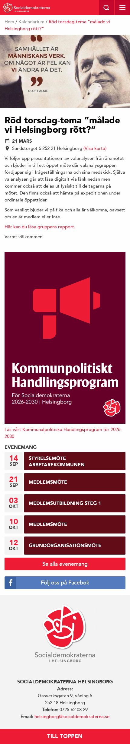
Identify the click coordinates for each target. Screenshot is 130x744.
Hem (9, 21)
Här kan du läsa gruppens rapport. (40, 227)
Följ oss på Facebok (65, 582)
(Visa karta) (94, 148)
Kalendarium (31, 21)
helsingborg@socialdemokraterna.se (71, 716)
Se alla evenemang (65, 563)
